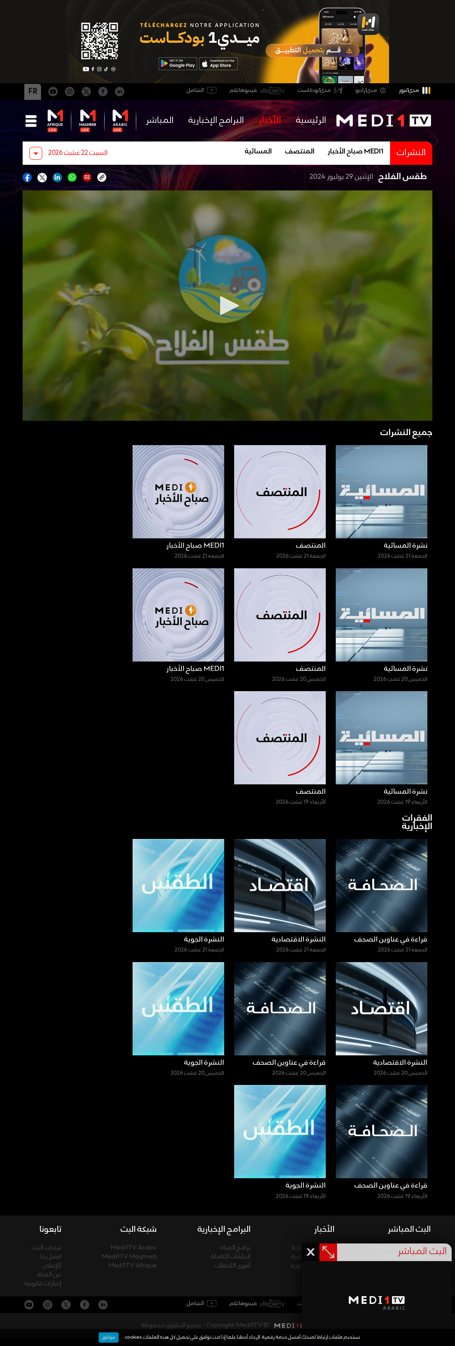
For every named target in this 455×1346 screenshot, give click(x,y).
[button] (227, 305)
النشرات (411, 153)
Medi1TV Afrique (132, 1265)
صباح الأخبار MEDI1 (355, 152)
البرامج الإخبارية (216, 121)
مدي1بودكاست (314, 90)
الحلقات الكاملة (230, 1256)
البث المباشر (409, 1229)
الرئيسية (311, 121)
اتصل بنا (50, 1256)
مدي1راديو (366, 90)
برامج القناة (235, 1247)
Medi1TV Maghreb (129, 1256)
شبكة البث (139, 1229)
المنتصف (299, 152)
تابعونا (50, 1229)
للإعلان (51, 1265)
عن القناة (49, 1274)
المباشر (160, 121)
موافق (108, 1337)
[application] (227, 305)
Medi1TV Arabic (134, 1247)
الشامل (195, 90)
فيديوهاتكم (243, 90)
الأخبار (270, 121)
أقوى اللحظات (232, 1265)
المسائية (258, 152)
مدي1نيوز (409, 90)
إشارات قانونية (42, 1283)
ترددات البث (46, 1247)
